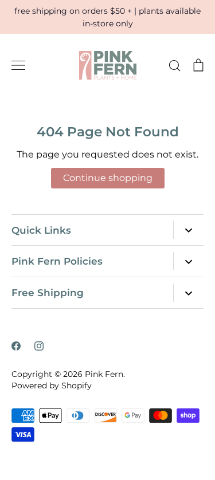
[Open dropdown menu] (188, 230)
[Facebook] (16, 346)
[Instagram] (39, 346)
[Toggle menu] (18, 65)
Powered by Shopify (51, 385)
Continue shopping (108, 177)
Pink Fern (104, 374)
